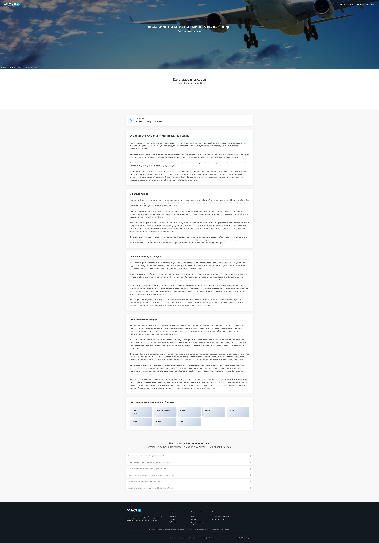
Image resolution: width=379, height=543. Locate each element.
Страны (193, 519)
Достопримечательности (199, 522)
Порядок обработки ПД (230, 538)
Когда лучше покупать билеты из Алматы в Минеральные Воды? (151, 475)
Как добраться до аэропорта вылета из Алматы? (145, 482)
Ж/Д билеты (173, 522)
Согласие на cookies (215, 538)
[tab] (189, 456)
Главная (343, 4)
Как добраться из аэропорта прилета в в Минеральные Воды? (150, 488)
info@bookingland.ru (222, 517)
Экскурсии (360, 4)
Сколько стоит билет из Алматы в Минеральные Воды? (148, 469)
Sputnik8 (224, 529)
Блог (372, 4)
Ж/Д (367, 4)
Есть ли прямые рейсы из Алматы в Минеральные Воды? (149, 462)
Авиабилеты (351, 4)
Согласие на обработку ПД (199, 538)
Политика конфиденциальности (179, 538)
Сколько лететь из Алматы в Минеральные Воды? (146, 456)
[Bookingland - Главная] (134, 510)
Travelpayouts (216, 529)
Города (193, 517)
